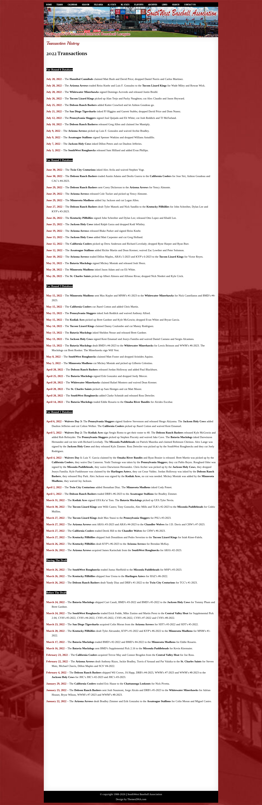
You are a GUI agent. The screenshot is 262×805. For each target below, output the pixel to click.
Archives (152, 4)
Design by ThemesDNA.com (131, 799)
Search (175, 4)
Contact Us (190, 4)
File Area (98, 4)
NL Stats (125, 4)
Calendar (72, 4)
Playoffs (138, 4)
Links (164, 4)
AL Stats (112, 4)
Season (85, 4)
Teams (59, 4)
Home (49, 4)
